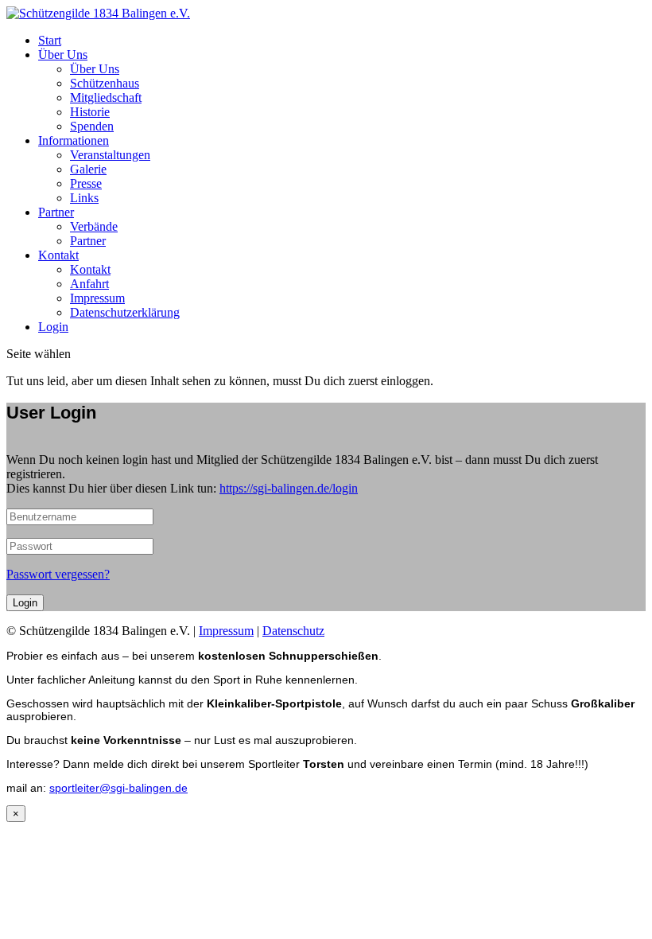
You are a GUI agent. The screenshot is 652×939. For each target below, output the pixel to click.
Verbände (94, 226)
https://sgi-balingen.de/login (288, 488)
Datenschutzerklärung (125, 312)
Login (53, 326)
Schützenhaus (104, 83)
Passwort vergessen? (58, 574)
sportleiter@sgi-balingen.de (118, 787)
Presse (86, 183)
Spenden (92, 126)
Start (49, 40)
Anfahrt (89, 283)
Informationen (73, 140)
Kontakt (58, 255)
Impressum (97, 298)
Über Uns (62, 54)
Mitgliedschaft (106, 97)
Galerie (88, 169)
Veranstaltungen (110, 155)
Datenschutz (293, 630)
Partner (56, 212)
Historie (90, 112)
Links (84, 198)
